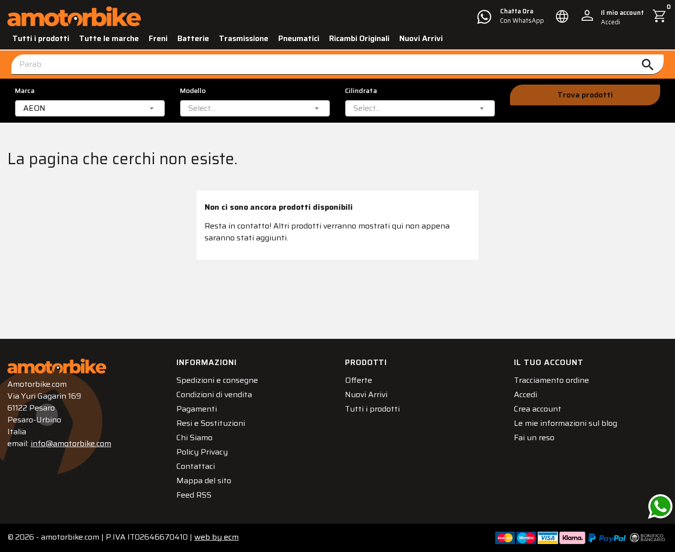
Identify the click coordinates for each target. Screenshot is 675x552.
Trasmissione (243, 38)
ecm (216, 537)
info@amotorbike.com (71, 443)
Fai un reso (534, 437)
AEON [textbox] (34, 108)
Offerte (358, 380)
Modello (193, 91)
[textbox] (201, 108)
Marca (25, 91)
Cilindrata (361, 91)
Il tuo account (549, 362)
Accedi (525, 394)
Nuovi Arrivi (421, 38)
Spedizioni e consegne (217, 380)
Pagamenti (196, 409)
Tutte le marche (109, 38)
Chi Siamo (194, 437)
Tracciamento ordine (551, 380)
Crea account (537, 409)
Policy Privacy (202, 452)
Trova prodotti (585, 95)
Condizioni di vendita (214, 394)
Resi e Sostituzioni (210, 423)
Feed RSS (193, 495)
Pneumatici (298, 38)
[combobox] (90, 108)
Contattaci (195, 466)
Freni (158, 38)
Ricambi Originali (359, 38)
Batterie (193, 38)
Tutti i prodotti (40, 38)
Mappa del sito (203, 480)
